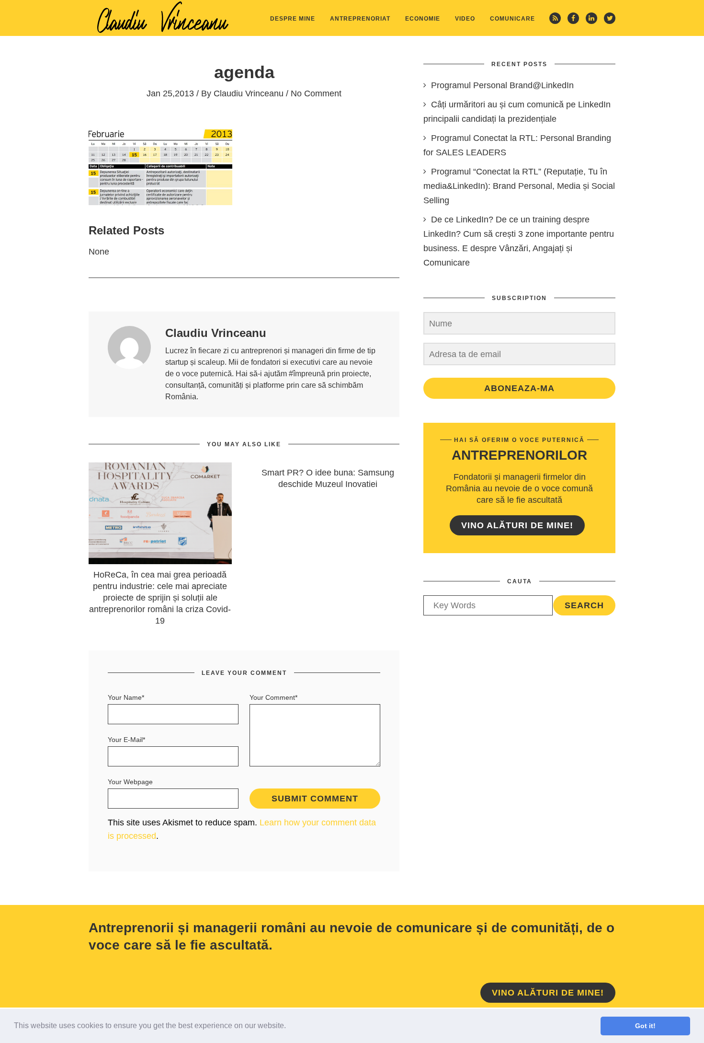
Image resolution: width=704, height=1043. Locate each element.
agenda (244, 72)
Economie (422, 18)
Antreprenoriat (360, 18)
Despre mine (292, 18)
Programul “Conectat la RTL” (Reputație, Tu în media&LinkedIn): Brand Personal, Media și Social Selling (519, 186)
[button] (289, 1026)
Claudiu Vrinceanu (249, 93)
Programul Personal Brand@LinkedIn (502, 85)
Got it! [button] (645, 1026)
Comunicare (512, 18)
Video (465, 18)
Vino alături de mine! (517, 525)
